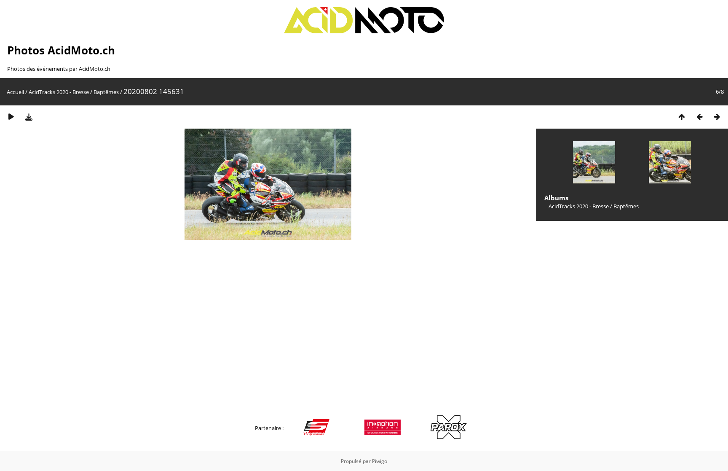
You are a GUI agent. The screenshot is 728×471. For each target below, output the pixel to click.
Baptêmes (106, 92)
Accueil (15, 92)
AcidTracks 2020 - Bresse (59, 92)
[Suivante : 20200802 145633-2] (717, 116)
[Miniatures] (682, 116)
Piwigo (379, 461)
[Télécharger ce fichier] (28, 116)
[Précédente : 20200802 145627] (699, 116)
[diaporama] (11, 116)
